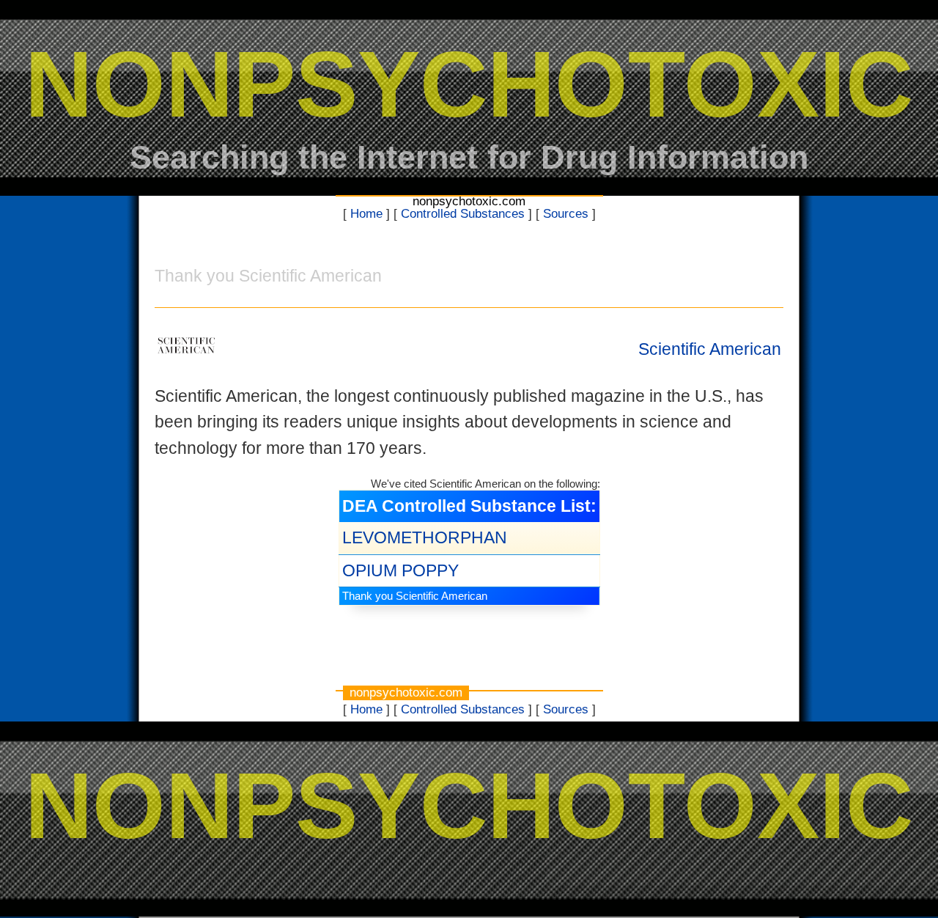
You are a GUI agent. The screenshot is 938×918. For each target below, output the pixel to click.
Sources (565, 214)
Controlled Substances (463, 214)
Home (366, 214)
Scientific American (709, 349)
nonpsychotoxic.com (469, 201)
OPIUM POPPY (400, 570)
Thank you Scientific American (414, 596)
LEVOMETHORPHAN (424, 537)
